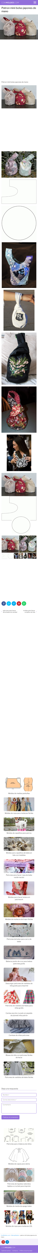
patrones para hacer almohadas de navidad (10, 611)
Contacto (15, 1250)
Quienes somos (6, 1250)
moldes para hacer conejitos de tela (29, 611)
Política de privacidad (26, 1250)
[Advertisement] (19, 60)
